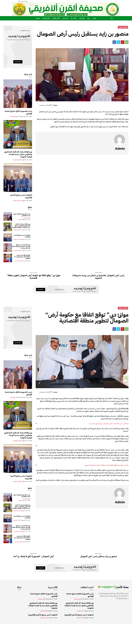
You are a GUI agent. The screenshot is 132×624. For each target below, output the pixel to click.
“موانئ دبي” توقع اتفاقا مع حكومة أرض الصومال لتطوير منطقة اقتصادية (33, 276)
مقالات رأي (74, 18)
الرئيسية (38, 18)
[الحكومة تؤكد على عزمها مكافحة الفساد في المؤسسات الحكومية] (8, 258)
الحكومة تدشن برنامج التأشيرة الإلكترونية (21, 196)
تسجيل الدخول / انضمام (23, 1)
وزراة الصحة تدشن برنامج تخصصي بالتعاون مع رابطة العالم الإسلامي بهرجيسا (21, 246)
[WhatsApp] (126, 42)
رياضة (88, 18)
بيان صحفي (65, 18)
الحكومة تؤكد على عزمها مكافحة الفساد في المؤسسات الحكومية (22, 256)
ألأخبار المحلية (46, 18)
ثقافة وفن (81, 18)
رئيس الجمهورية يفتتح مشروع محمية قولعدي (18, 112)
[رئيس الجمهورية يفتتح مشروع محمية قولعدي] (18, 93)
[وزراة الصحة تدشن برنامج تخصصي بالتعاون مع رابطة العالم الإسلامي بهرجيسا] (8, 247)
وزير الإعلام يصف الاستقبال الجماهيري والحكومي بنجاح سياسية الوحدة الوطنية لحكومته (18, 154)
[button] (112, 18)
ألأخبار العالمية (56, 18)
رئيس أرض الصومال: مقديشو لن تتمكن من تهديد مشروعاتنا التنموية (98, 276)
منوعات (95, 18)
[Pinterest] (122, 42)
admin (55, 105)
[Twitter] (118, 42)
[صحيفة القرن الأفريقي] (66, 9)
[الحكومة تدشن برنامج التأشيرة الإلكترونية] (18, 177)
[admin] (51, 105)
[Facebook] (114, 42)
